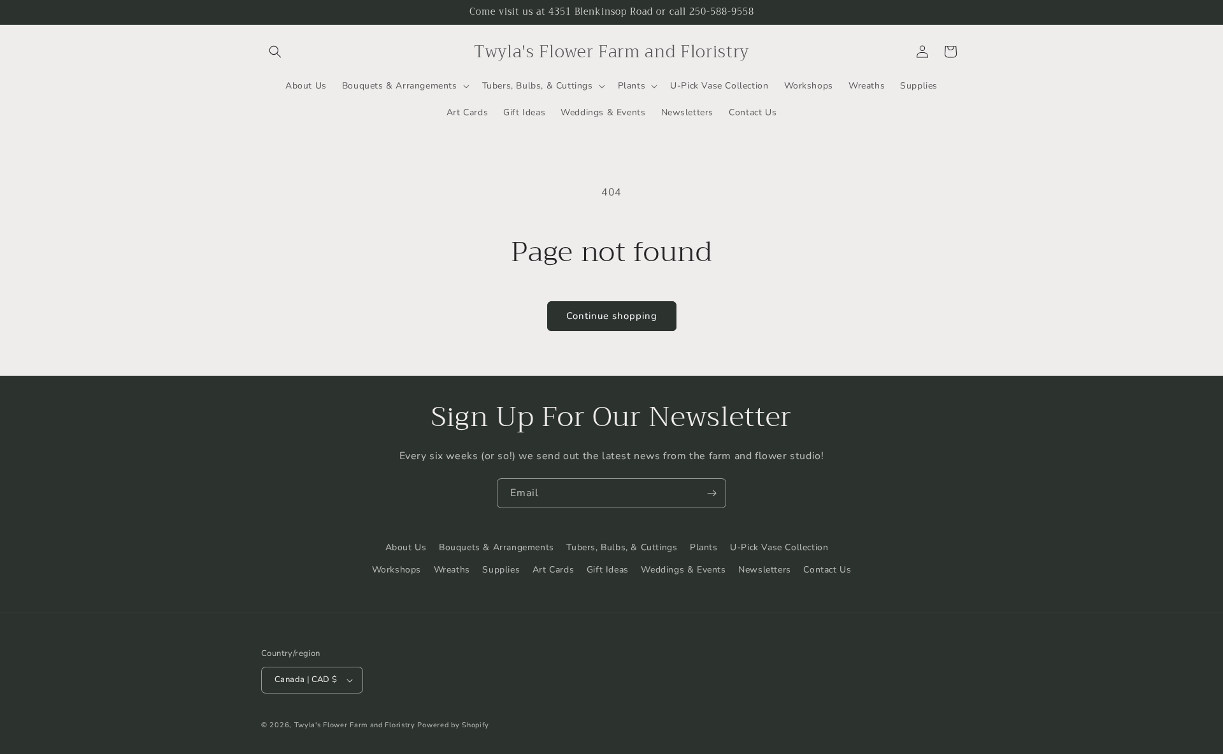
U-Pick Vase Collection (779, 547)
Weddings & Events (683, 570)
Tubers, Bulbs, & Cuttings (621, 547)
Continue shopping (611, 315)
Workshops (396, 570)
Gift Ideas (608, 570)
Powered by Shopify (453, 725)
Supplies (501, 570)
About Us (406, 547)
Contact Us (827, 570)
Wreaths (452, 570)
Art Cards (553, 570)
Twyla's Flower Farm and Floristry (356, 725)
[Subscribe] (711, 493)
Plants (704, 547)
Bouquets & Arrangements (496, 547)
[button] (275, 52)
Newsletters (764, 570)
